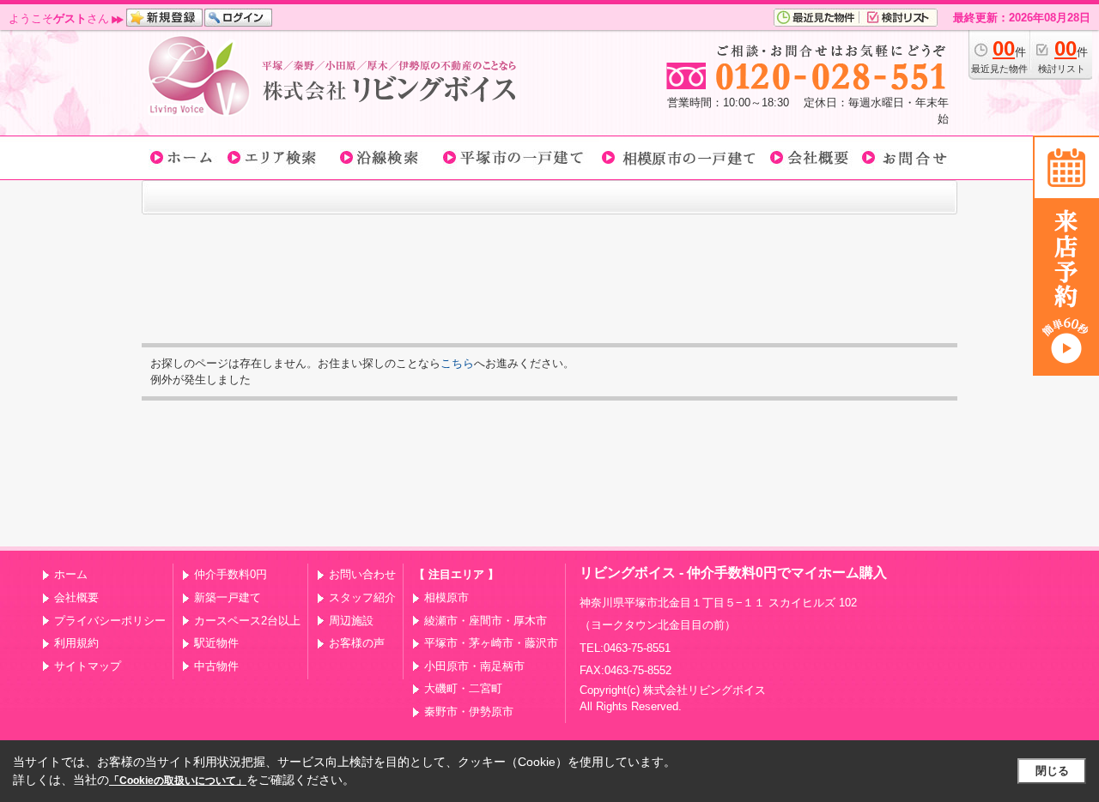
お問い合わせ (362, 574)
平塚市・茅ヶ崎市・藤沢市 (491, 642)
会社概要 (76, 597)
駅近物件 (216, 642)
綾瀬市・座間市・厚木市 (485, 620)
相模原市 (446, 597)
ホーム (71, 574)
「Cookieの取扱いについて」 (177, 781)
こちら (457, 363)
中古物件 (216, 666)
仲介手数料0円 (230, 574)
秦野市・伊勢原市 (468, 711)
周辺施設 (351, 620)
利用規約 (76, 642)
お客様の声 (357, 642)
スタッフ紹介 (362, 597)
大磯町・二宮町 (463, 688)
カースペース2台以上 (247, 620)
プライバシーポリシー (110, 620)
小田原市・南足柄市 (474, 666)
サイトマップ (87, 666)
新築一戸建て (227, 597)
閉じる (1052, 770)
